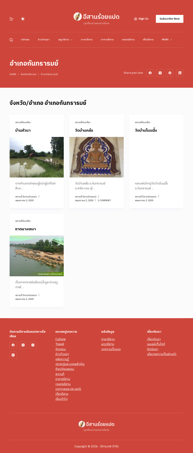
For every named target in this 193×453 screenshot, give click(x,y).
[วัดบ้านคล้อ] (96, 157)
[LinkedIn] (179, 72)
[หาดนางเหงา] (37, 256)
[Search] (11, 39)
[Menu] (11, 19)
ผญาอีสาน (63, 39)
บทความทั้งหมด (111, 349)
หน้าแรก (25, 39)
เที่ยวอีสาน (148, 39)
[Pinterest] (170, 72)
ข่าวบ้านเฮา (44, 39)
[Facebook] (150, 72)
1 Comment (104, 200)
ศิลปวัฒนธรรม (64, 369)
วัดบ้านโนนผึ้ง (146, 130)
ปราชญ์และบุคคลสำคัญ (69, 364)
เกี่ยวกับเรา (154, 339)
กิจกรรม (60, 349)
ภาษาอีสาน (86, 39)
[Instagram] (33, 345)
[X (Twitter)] (160, 72)
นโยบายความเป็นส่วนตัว (161, 354)
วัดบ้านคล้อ (84, 130)
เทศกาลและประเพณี (68, 389)
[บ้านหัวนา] (37, 157)
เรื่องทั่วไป (61, 399)
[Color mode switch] (23, 19)
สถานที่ (59, 374)
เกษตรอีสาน (128, 39)
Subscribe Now (170, 18)
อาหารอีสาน (107, 39)
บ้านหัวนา (23, 130)
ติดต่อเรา (152, 349)
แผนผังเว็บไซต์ (156, 344)
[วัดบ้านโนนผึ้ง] (156, 157)
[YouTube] (13, 355)
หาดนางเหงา (25, 229)
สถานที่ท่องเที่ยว (23, 122)
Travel (59, 344)
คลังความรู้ (62, 359)
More (165, 39)
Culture (60, 339)
